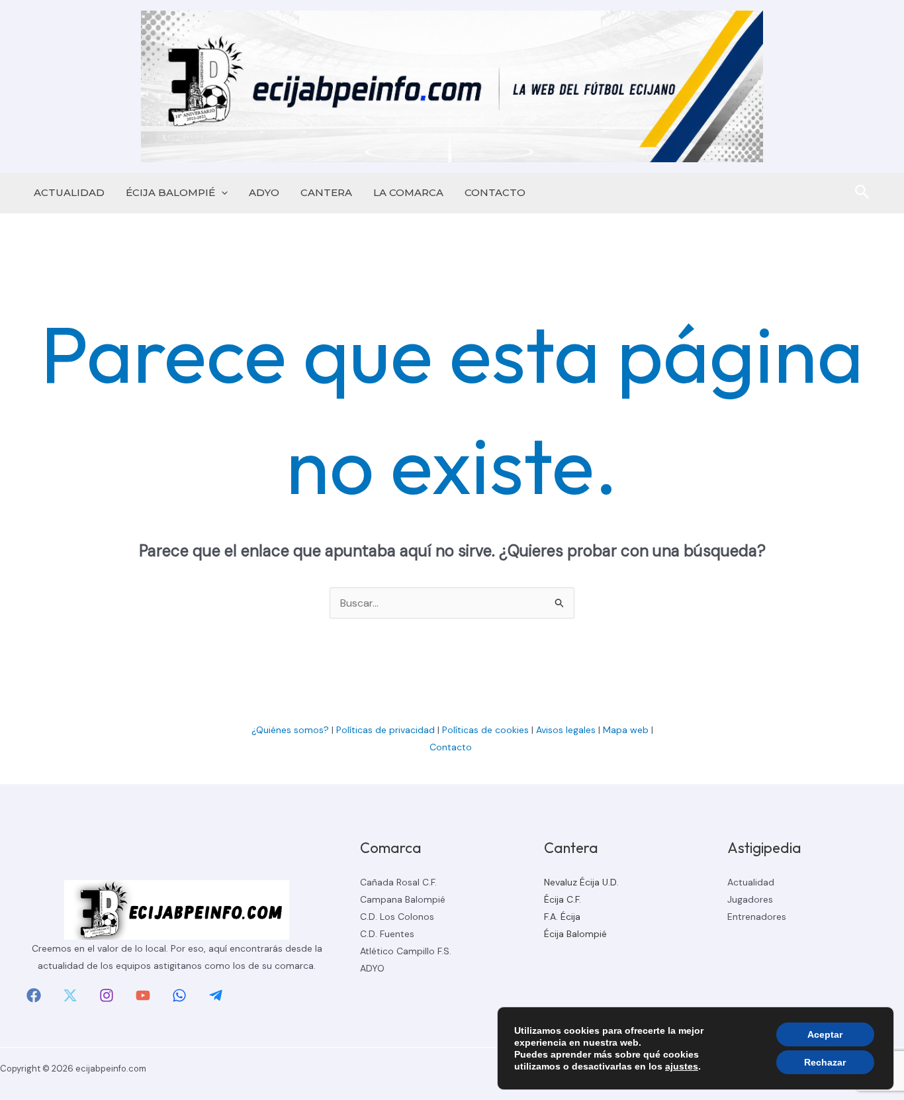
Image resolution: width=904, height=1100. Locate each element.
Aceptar (824, 1034)
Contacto (452, 747)
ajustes (681, 1066)
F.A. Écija (562, 917)
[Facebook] (33, 995)
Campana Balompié (402, 899)
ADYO (264, 192)
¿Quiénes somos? (290, 730)
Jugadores (750, 899)
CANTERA (326, 192)
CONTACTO (495, 192)
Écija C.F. (562, 899)
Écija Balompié (575, 934)
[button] (221, 193)
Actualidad (750, 882)
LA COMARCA (408, 192)
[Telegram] (215, 995)
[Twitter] (70, 995)
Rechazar (825, 1062)
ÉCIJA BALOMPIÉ (170, 192)
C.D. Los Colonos (397, 917)
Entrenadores (756, 917)
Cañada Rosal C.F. (398, 882)
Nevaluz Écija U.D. (581, 882)
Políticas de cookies (485, 730)
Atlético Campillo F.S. (405, 951)
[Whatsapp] (179, 995)
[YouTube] (143, 995)
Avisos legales (566, 730)
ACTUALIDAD (69, 192)
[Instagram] (106, 995)
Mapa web (626, 730)
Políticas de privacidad (385, 730)
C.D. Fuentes (387, 934)
